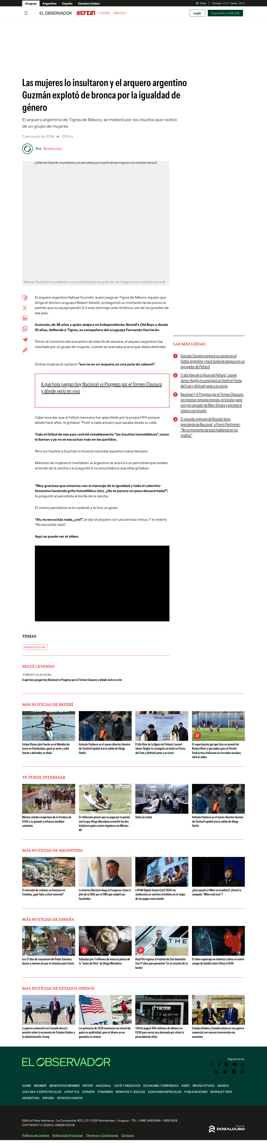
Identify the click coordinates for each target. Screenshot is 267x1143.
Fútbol (105, 13)
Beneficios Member (64, 1085)
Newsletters (221, 1092)
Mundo (223, 1085)
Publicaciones (195, 1092)
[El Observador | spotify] (225, 1071)
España (67, 3)
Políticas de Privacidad (67, 1135)
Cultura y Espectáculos (41, 1092)
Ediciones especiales (164, 1092)
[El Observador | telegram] (234, 1071)
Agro (185, 1085)
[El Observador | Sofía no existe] (161, 812)
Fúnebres (105, 1092)
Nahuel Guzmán (35, 647)
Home (26, 1085)
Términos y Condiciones (102, 1135)
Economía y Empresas (160, 1085)
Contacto (127, 1135)
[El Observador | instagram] (226, 1064)
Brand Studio (204, 1085)
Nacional (103, 1085)
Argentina (49, 3)
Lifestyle (71, 1092)
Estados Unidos (89, 3)
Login (197, 13)
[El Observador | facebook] (218, 1064)
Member (40, 1085)
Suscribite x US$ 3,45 (225, 13)
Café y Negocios (127, 1085)
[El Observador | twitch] (242, 1071)
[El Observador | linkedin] (216, 1071)
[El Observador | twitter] (211, 1064)
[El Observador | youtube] (234, 1064)
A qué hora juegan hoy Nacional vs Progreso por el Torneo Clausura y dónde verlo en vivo (72, 679)
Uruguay (31, 3)
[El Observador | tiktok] (242, 1064)
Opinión (88, 1092)
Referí (88, 1085)
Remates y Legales (130, 1092)
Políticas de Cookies (35, 1135)
